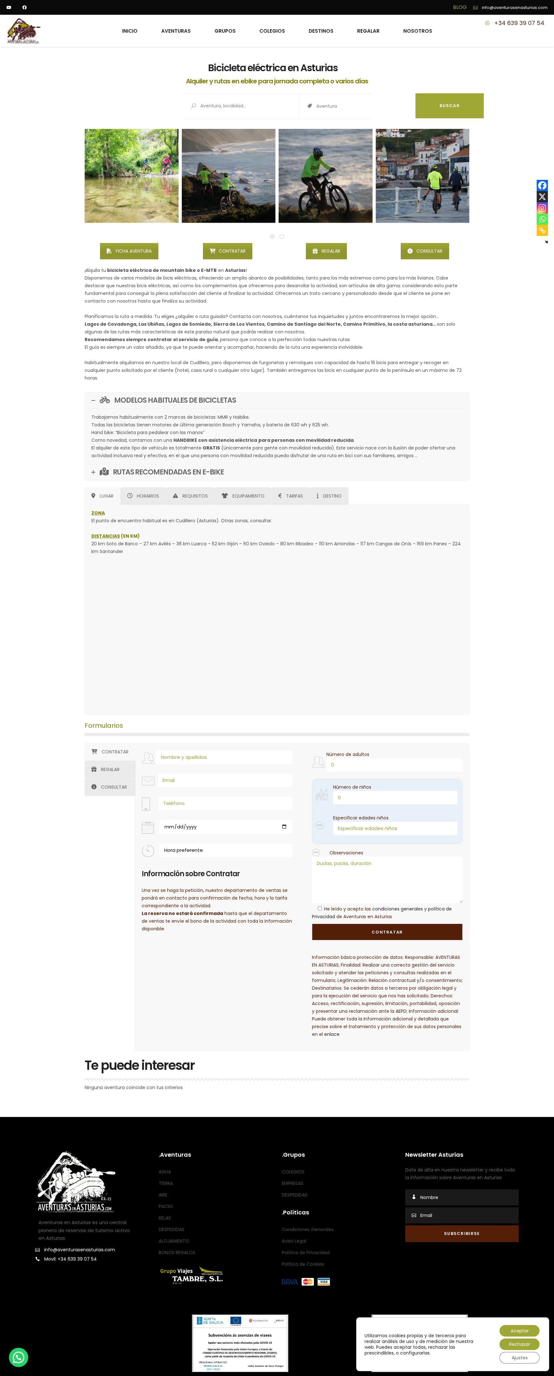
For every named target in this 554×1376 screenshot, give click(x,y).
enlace (332, 1034)
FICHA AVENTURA (134, 251)
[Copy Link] (542, 230)
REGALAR (331, 251)
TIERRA (166, 1183)
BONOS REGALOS (177, 1252)
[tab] (102, 496)
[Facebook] (542, 185)
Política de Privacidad (306, 1252)
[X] (542, 196)
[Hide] (546, 242)
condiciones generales (397, 909)
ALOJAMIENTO (174, 1241)
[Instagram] (542, 208)
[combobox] (365, 106)
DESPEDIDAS (171, 1229)
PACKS (166, 1206)
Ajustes (520, 1358)
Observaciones (346, 853)
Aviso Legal (294, 1241)
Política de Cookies (303, 1264)
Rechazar (519, 1344)
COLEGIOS (293, 1172)
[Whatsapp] (542, 219)
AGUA (165, 1172)
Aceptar (520, 1331)
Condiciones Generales (308, 1229)
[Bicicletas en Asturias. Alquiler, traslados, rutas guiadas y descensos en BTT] (132, 176)
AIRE (163, 1195)
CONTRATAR (232, 251)
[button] (18, 1357)
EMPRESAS (292, 1183)
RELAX (165, 1218)
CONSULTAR (429, 251)
